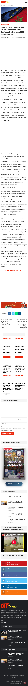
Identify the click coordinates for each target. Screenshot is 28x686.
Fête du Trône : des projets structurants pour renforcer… (16, 501)
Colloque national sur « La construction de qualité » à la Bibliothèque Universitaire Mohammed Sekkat (21, 325)
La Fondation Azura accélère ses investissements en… (16, 520)
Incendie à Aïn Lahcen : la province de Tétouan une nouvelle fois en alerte (6, 324)
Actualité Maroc (5, 24)
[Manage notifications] (24, 683)
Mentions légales (14, 675)
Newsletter (21, 675)
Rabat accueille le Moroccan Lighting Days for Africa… (16, 495)
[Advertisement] (14, 54)
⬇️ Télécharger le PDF (14, 483)
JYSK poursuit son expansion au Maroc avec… (16, 508)
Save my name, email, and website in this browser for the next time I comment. (13, 429)
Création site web (10, 683)
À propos (6, 675)
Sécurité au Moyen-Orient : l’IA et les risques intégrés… (17, 630)
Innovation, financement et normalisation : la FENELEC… (15, 514)
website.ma (18, 683)
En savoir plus (4, 622)
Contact (14, 677)
